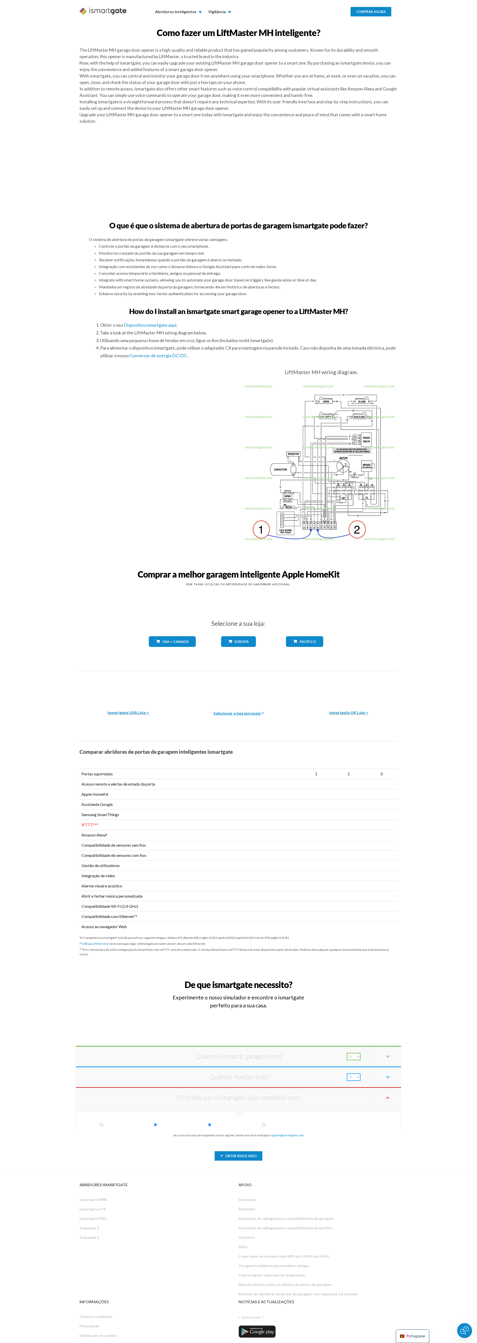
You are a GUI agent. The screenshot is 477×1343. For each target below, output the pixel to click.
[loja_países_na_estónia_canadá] (172, 650)
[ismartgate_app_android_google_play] (257, 1331)
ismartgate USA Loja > (128, 712)
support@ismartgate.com (287, 1135)
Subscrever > (252, 1317)
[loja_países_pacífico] (304, 650)
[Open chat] (464, 1330)
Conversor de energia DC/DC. (158, 355)
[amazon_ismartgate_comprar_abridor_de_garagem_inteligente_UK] (348, 687)
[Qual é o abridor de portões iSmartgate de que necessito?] (361, 980)
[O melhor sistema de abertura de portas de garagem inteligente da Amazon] (128, 687)
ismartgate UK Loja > (348, 712)
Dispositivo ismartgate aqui (150, 325)
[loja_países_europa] (238, 650)
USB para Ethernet (94, 944)
